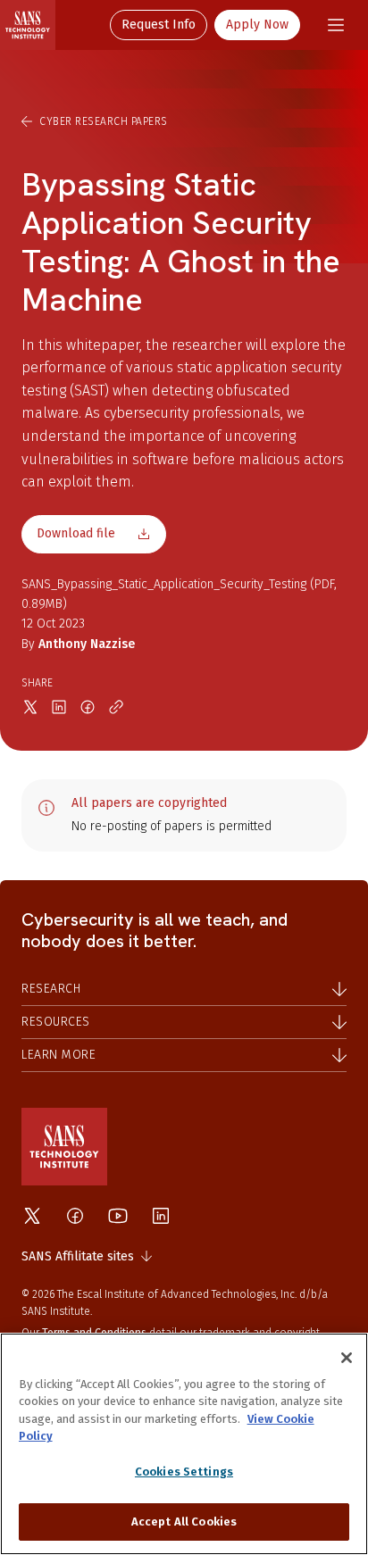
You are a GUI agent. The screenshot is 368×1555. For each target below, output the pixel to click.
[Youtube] (118, 1216)
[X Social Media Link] (32, 1216)
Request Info (158, 24)
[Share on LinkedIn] (59, 707)
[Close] (346, 1357)
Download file (76, 533)
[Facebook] (75, 1216)
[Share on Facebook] (87, 707)
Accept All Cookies (184, 1521)
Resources (55, 1021)
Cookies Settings (184, 1471)
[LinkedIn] (160, 1216)
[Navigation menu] (336, 25)
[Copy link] (116, 707)
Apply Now (257, 24)
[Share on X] (30, 707)
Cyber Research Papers (103, 121)
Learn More (58, 1054)
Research (50, 988)
